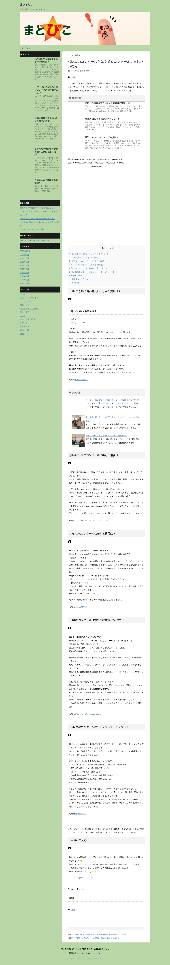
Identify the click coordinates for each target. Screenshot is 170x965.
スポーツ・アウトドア (29, 298)
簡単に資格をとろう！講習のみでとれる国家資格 (106, 436)
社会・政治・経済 (27, 319)
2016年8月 (24, 258)
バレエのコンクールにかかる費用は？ (87, 265)
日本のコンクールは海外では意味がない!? (88, 268)
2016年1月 (24, 283)
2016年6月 (24, 265)
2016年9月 (24, 255)
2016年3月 (24, 276)
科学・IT (23, 323)
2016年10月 (25, 251)
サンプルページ (27, 48)
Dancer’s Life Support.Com (88, 714)
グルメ (23, 294)
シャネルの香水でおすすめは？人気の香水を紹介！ (46, 152)
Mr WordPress (39, 240)
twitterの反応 (75, 275)
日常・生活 (24, 312)
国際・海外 (24, 305)
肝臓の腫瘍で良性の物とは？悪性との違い (37, 219)
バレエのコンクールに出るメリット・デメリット (92, 272)
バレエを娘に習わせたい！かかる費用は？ (89, 254)
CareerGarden (81, 380)
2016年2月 (24, 280)
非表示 (110, 248)
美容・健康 (24, 326)
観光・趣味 (24, 330)
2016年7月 (24, 262)
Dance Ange (80, 814)
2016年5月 (24, 269)
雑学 (73, 77)
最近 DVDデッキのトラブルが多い (101, 137)
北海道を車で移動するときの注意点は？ (36, 208)
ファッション (25, 301)
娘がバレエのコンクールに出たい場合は (88, 261)
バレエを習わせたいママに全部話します (92, 520)
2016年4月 (24, 273)
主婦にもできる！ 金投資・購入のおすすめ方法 (97, 938)
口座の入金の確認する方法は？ (33, 229)
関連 (75, 282)
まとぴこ (26, 4)
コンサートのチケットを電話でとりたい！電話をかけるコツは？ (113, 400)
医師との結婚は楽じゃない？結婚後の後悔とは (107, 103)
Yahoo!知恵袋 (81, 607)
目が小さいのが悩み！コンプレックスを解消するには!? (46, 90)
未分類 (23, 316)
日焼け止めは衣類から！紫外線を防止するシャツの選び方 (101, 934)
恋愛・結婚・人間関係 (29, 308)
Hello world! (25, 240)
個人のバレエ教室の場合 (84, 257)
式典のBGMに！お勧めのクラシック (102, 119)
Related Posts (80, 279)
